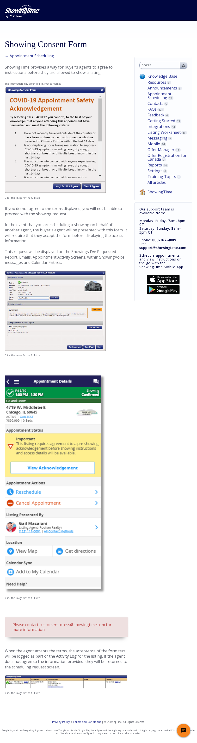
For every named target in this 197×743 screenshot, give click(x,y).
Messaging (157, 138)
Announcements (162, 88)
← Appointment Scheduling (29, 55)
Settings (155, 170)
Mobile (154, 143)
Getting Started (161, 120)
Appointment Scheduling (159, 95)
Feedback (156, 115)
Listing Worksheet (164, 132)
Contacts (155, 103)
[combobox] (161, 65)
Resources (157, 82)
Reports (155, 165)
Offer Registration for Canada (167, 157)
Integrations (159, 126)
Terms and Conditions (87, 722)
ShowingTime (160, 192)
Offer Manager (161, 149)
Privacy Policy (61, 722)
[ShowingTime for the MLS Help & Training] (22, 11)
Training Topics (162, 176)
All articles (157, 182)
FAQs (152, 109)
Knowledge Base (162, 76)
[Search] (183, 65)
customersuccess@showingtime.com (72, 624)
